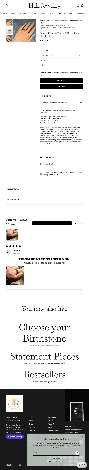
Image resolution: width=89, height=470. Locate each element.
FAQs (50, 427)
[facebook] (50, 461)
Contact (32, 431)
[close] (82, 436)
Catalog (32, 427)
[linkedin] (59, 461)
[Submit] (77, 453)
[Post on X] (44, 158)
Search (50, 421)
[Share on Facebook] (41, 157)
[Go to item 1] (12, 234)
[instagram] (56, 461)
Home (42, 25)
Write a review (52, 223)
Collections (50, 25)
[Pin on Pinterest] (47, 157)
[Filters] (75, 223)
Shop (31, 424)
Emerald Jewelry (61, 25)
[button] (53, 157)
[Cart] (82, 5)
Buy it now (62, 86)
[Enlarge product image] (24, 30)
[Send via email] (50, 157)
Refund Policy (53, 431)
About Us (51, 424)
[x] (53, 462)
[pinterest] (62, 461)
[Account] (78, 5)
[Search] (7, 5)
